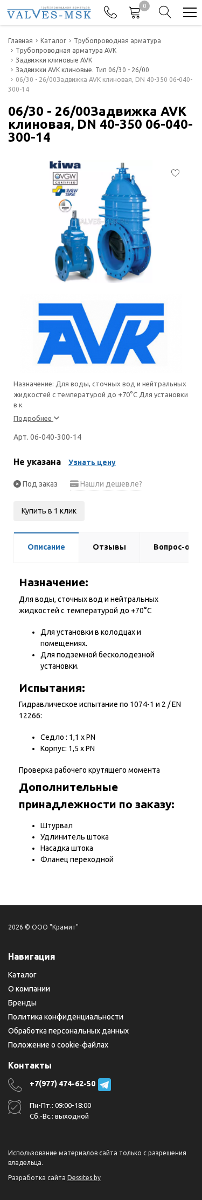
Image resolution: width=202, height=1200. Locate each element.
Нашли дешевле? (110, 484)
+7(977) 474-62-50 (62, 1083)
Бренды (22, 1002)
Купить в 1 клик (49, 511)
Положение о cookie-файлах (58, 1045)
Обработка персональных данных (68, 1030)
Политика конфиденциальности (65, 1016)
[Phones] (110, 12)
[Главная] (49, 12)
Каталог (22, 974)
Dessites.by (84, 1177)
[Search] (165, 12)
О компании (29, 988)
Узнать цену (92, 462)
